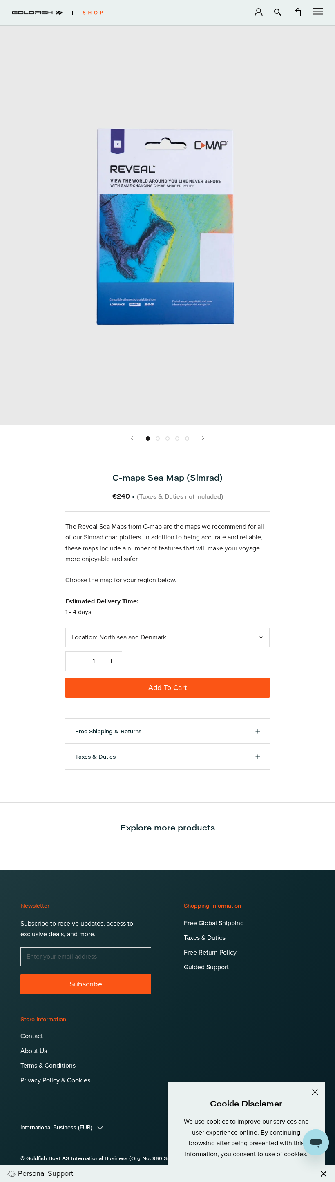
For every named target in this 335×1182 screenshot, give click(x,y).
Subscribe (85, 983)
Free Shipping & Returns (108, 731)
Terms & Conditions (48, 1066)
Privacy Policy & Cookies (55, 1080)
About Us (33, 1051)
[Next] (203, 438)
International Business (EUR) (57, 1127)
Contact (31, 1036)
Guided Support (206, 967)
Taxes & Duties (95, 756)
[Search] (278, 12)
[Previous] (132, 438)
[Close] (315, 1091)
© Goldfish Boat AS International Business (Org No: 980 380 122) (102, 1158)
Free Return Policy (210, 952)
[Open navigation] (318, 11)
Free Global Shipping (214, 923)
